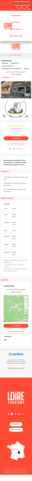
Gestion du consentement (11, 472)
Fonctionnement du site (20, 470)
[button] (22, 7)
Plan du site (24, 472)
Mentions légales (11, 469)
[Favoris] (17, 7)
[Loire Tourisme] (8, 26)
